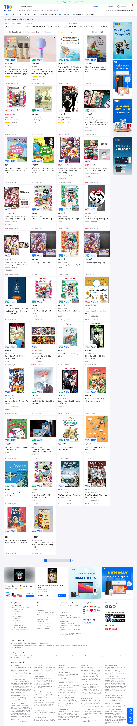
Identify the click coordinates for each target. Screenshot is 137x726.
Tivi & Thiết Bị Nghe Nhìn (90, 678)
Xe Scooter (95, 713)
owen (39, 655)
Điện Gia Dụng (15, 719)
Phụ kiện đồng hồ (65, 682)
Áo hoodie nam (41, 681)
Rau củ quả (17, 683)
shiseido (13, 657)
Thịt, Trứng (19, 681)
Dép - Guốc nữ (46, 693)
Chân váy (45, 670)
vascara (13, 655)
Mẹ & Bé (91, 673)
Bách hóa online (89, 675)
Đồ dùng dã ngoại (115, 680)
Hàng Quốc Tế (85, 665)
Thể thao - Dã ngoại (89, 670)
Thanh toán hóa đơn (86, 700)
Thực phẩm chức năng (20, 707)
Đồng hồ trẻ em (75, 682)
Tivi (109, 672)
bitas (122, 655)
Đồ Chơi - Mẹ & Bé (16, 665)
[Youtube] (110, 606)
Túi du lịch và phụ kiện (67, 667)
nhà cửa (46, 10)
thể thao (56, 10)
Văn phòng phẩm (94, 720)
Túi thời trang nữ (39, 710)
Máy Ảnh (118, 706)
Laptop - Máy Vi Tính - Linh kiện (68, 685)
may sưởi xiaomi (113, 716)
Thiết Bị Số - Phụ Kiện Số (89, 684)
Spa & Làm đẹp (93, 702)
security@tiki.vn (24, 629)
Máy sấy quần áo (113, 673)
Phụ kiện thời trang (64, 672)
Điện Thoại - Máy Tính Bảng (20, 695)
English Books (90, 721)
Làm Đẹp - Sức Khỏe (17, 703)
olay (108, 655)
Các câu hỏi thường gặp (17, 609)
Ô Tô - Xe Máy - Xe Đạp (88, 709)
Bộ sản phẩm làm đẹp (20, 715)
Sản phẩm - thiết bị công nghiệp (92, 677)
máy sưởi (107, 711)
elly (58, 655)
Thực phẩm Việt (25, 683)
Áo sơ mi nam (44, 680)
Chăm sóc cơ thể (18, 708)
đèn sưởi (112, 711)
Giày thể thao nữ (118, 689)
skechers (65, 655)
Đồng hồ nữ (67, 681)
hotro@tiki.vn (24, 627)
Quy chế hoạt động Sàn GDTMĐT (69, 605)
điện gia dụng (21, 10)
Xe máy (86, 713)
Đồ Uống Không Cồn (67, 717)
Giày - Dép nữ (38, 691)
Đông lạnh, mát (22, 684)
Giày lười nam (37, 702)
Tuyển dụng (40, 610)
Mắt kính (72, 674)
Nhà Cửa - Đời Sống (64, 695)
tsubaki (35, 657)
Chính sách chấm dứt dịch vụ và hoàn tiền (70, 630)
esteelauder (22, 655)
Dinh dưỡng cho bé (19, 672)
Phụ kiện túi (51, 714)
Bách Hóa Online (63, 709)
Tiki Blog (39, 608)
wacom (94, 655)
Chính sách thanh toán (66, 621)
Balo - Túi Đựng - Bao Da (114, 702)
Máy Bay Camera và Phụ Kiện (115, 705)
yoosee (104, 655)
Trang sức (60, 681)
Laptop (73, 692)
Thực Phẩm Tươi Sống (18, 679)
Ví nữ (51, 712)
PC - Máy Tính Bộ (65, 692)
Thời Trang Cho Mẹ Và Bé (17, 667)
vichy (27, 657)
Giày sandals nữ (43, 694)
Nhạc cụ (70, 705)
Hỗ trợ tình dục (24, 714)
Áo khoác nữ (46, 669)
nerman (89, 655)
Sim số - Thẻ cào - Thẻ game (95, 706)
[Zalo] (114, 606)
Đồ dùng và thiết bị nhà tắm (68, 702)
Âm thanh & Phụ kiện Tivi (111, 667)
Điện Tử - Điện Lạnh (111, 665)
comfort (117, 655)
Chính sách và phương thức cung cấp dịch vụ (70, 626)
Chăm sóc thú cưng (63, 711)
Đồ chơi (27, 667)
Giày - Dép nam (39, 700)
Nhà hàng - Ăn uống (90, 703)
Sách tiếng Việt (85, 720)
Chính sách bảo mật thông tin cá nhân (47, 614)
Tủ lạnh (110, 669)
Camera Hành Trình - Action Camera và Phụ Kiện (115, 700)
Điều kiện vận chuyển (43, 628)
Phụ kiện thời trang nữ (63, 674)
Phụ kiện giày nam (42, 705)
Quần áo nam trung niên (43, 686)
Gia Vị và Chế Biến (65, 714)
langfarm (18, 657)
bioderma (53, 655)
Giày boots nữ (40, 696)
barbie (35, 655)
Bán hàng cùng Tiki (65, 608)
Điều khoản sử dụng (42, 619)
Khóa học (95, 700)
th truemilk (29, 655)
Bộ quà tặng (65, 719)
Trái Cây (13, 681)
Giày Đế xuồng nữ (44, 697)
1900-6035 (18, 605)
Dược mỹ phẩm (26, 716)
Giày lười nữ (48, 696)
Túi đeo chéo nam (44, 719)
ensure (44, 655)
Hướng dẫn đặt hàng (16, 614)
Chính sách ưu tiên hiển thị (67, 623)
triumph (74, 655)
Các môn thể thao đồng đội (115, 686)
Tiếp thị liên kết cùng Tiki (44, 623)
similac (113, 655)
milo (61, 655)
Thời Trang (96, 667)
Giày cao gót (37, 693)
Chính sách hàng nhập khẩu (18, 625)
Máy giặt (110, 670)
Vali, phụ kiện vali (74, 669)
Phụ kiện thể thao (115, 681)
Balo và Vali (61, 665)
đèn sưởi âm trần (112, 722)
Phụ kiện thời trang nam (68, 675)
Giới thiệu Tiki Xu (41, 621)
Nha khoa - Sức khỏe (91, 705)
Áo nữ (35, 667)
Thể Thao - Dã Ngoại (111, 676)
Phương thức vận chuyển (17, 616)
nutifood (79, 655)
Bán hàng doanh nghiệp (43, 626)
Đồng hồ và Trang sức (65, 679)
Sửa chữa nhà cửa (65, 699)
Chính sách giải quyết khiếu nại (45, 617)
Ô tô (90, 713)
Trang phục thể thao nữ (111, 678)
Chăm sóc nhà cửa (21, 692)
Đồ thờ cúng (64, 705)
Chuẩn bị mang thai (19, 676)
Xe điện (97, 711)
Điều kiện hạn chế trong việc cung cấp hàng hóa (70, 618)
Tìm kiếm (95, 6)
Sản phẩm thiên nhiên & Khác (20, 711)
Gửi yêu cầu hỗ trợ (15, 611)
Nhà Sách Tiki (85, 718)
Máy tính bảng (18, 700)
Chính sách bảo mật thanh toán (45, 612)
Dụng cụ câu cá (112, 684)
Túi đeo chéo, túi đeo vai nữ (41, 712)
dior (17, 655)
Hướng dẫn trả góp (16, 623)
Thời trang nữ (38, 665)
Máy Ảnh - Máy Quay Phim (113, 695)
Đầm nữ (40, 667)
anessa (99, 655)
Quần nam (44, 678)
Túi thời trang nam (40, 717)
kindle (84, 655)
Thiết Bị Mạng (67, 690)
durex (48, 655)
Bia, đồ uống (16, 687)
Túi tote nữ (44, 714)
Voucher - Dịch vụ (87, 698)
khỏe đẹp (40, 10)
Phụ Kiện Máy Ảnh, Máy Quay (112, 697)
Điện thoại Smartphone (17, 697)
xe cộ (28, 10)
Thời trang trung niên (43, 673)
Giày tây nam (45, 702)
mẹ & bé (33, 10)
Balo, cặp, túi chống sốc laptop (68, 668)
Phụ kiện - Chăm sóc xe (87, 711)
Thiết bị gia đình (25, 721)
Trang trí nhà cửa (62, 697)
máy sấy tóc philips (116, 713)
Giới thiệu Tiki (41, 605)
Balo (59, 667)
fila (31, 657)
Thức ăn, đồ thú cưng (19, 690)
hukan (23, 657)
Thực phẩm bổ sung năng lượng (115, 690)
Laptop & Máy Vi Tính (94, 676)
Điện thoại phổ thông (19, 699)
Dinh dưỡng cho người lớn (20, 673)
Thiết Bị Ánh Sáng (115, 699)
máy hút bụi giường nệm (114, 718)
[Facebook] (106, 606)
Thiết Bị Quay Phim (114, 705)
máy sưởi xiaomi (116, 717)
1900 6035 (18, 648)
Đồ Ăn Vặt (63, 716)
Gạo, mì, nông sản (19, 686)
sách (51, 10)
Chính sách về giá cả (65, 615)
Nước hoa (16, 714)
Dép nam (42, 704)
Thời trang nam (39, 676)
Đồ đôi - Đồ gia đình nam (46, 683)
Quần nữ (45, 667)
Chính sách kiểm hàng (17, 618)
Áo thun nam (37, 678)
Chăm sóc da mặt (15, 705)
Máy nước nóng (115, 672)
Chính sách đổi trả (15, 620)
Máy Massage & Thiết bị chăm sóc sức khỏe (21, 709)
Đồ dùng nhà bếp (15, 721)
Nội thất (65, 700)
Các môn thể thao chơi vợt (115, 687)
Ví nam (36, 719)
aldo (70, 655)
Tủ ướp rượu (121, 673)
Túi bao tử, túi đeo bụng (48, 720)
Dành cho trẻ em (18, 689)
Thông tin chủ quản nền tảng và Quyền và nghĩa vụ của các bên (70, 633)
